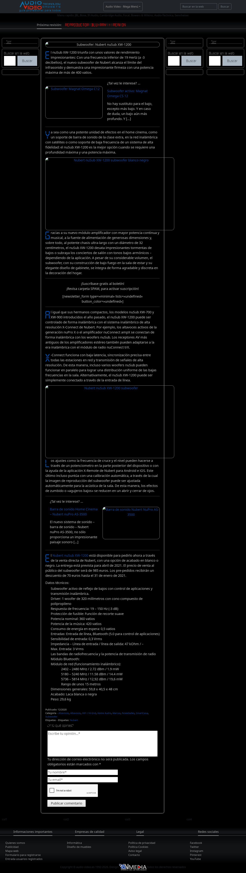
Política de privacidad (141, 843)
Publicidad (12, 847)
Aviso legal (135, 851)
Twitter (194, 847)
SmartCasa (142, 713)
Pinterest (195, 855)
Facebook (196, 843)
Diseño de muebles (79, 847)
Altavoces (63, 713)
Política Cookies (138, 847)
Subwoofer (51, 716)
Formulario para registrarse (23, 855)
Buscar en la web (16, 53)
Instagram (196, 851)
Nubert (74, 720)
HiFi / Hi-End (89, 713)
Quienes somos (15, 843)
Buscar (225, 6)
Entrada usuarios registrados (24, 859)
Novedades (128, 713)
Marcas (116, 713)
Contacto (134, 855)
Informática (74, 843)
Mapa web (12, 851)
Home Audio (104, 713)
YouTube (195, 859)
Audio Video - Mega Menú (122, 6)
